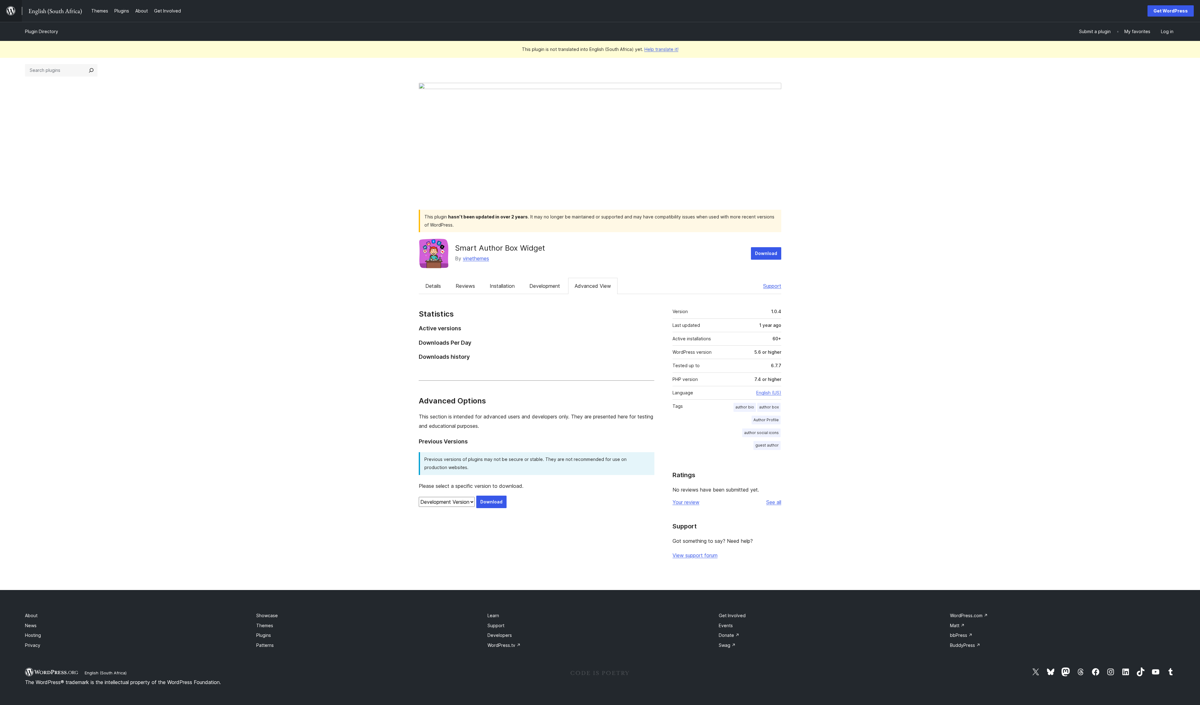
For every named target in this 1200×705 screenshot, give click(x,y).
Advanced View (593, 286)
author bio (744, 407)
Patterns (265, 645)
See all (773, 502)
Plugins (263, 635)
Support (772, 286)
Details (433, 286)
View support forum (695, 555)
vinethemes (476, 258)
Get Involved (732, 615)
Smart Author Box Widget (500, 247)
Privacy (32, 645)
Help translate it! (661, 49)
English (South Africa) (106, 672)
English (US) (768, 392)
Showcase (267, 615)
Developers (500, 635)
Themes (264, 625)
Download (766, 253)
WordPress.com (969, 615)
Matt (957, 625)
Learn (493, 615)
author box (769, 407)
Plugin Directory (41, 31)
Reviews (465, 286)
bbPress (961, 635)
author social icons (761, 432)
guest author (767, 445)
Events (726, 625)
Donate (729, 635)
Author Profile (766, 420)
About (31, 615)
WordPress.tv (504, 645)
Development (544, 286)
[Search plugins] (91, 70)
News (31, 625)
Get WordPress (1170, 10)
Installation (502, 286)
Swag (727, 645)
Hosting (33, 635)
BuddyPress (965, 645)
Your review (685, 502)
